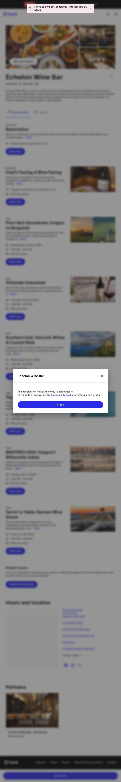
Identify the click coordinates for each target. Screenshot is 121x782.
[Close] (101, 376)
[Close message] (90, 8)
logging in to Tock (61, 394)
